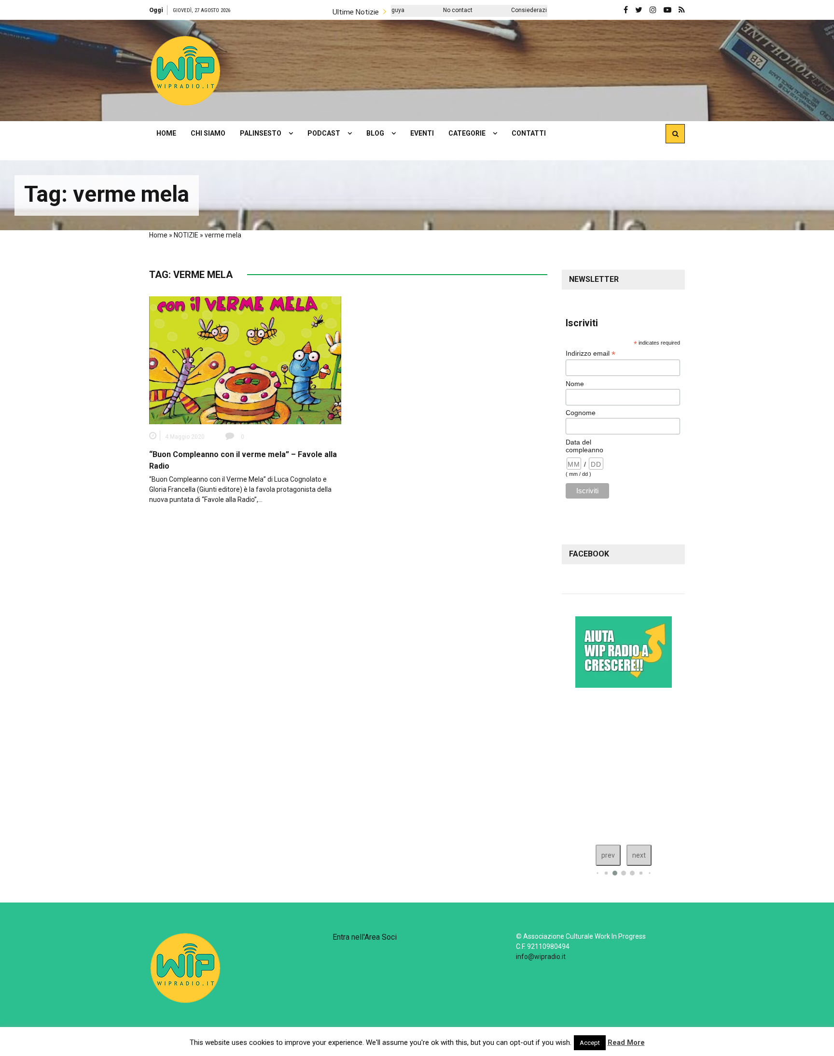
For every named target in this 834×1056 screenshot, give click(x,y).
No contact (399, 10)
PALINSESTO (260, 133)
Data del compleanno (584, 446)
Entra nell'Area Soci (365, 937)
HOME (166, 133)
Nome (575, 384)
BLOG (375, 133)
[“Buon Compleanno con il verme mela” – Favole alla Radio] (245, 359)
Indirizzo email (590, 353)
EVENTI (422, 133)
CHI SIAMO (208, 133)
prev (608, 855)
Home (158, 235)
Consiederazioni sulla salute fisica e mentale (513, 10)
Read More (626, 1042)
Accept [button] (590, 1042)
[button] (185, 70)
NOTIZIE (186, 235)
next (639, 855)
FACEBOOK (589, 553)
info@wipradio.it (541, 956)
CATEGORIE (467, 133)
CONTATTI (529, 133)
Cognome (581, 413)
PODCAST (323, 133)
